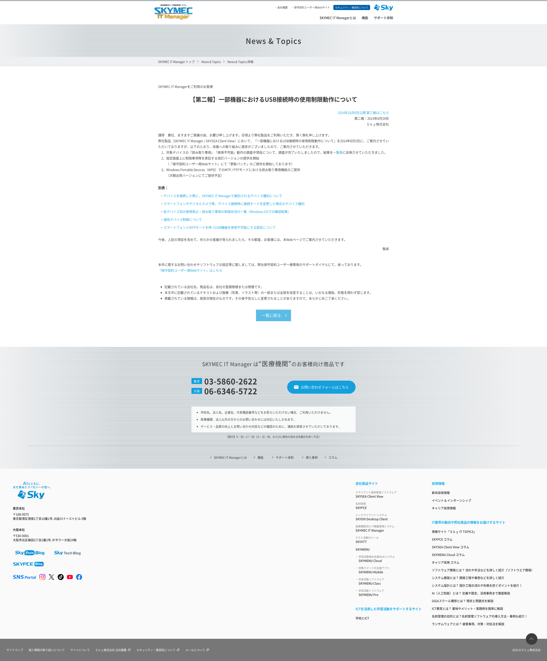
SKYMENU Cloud (377, 559)
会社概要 (282, 7)
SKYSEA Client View (376, 494)
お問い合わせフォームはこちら (325, 387)
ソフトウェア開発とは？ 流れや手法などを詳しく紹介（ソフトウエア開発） (483, 570)
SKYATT (367, 540)
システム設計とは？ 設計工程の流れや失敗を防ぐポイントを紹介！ (477, 585)
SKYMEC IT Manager (375, 528)
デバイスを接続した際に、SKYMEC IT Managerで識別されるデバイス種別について (222, 195)
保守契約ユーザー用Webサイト (312, 7)
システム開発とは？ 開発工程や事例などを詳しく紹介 (468, 578)
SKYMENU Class (371, 581)
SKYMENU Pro (371, 593)
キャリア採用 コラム (445, 562)
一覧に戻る (271, 315)
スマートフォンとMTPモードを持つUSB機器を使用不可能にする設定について (219, 227)
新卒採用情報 (441, 492)
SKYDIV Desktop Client (372, 517)
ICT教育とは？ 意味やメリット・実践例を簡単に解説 (467, 608)
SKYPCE (361, 506)
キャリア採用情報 (444, 508)
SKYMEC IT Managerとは (338, 17)
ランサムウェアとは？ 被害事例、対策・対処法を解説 (468, 624)
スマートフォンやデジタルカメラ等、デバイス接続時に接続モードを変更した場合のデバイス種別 (233, 203)
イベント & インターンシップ (451, 500)
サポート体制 (383, 17)
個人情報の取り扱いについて (47, 650)
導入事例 (312, 457)
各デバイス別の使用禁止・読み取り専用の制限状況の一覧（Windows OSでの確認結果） (227, 211)
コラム (332, 457)
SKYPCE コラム (442, 539)
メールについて (195, 650)
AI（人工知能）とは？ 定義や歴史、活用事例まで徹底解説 (471, 593)
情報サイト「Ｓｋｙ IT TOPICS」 (454, 531)
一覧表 (338, 152)
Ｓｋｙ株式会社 (531, 650)
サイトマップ (14, 650)
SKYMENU (363, 549)
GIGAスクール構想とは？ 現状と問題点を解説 (462, 601)
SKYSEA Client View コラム (450, 547)
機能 (365, 17)
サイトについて (80, 650)
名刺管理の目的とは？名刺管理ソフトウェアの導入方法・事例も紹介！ (480, 616)
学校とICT (362, 618)
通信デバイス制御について (182, 219)
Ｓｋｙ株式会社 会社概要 (110, 650)
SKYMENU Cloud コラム (448, 554)
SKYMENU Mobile (374, 570)
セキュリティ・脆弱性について (156, 650)
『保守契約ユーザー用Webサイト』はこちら (190, 270)
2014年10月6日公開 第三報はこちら (363, 112)
